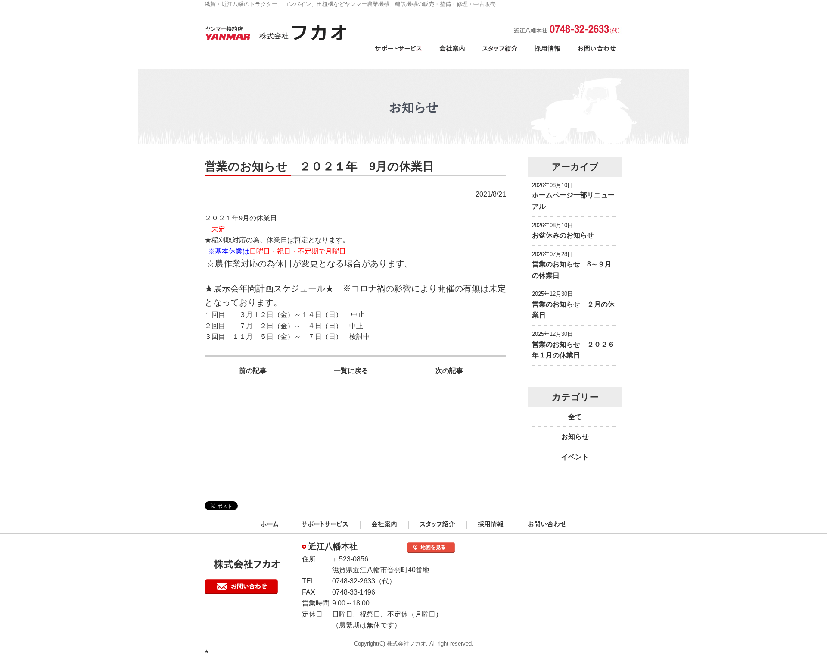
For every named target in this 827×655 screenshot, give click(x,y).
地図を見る (431, 547)
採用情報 (547, 53)
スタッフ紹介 (499, 53)
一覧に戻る (351, 370)
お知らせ (575, 436)
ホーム (271, 524)
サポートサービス (400, 53)
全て (575, 416)
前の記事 (253, 370)
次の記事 (449, 370)
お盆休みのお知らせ (563, 235)
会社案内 (452, 53)
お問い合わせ (595, 53)
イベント (575, 457)
